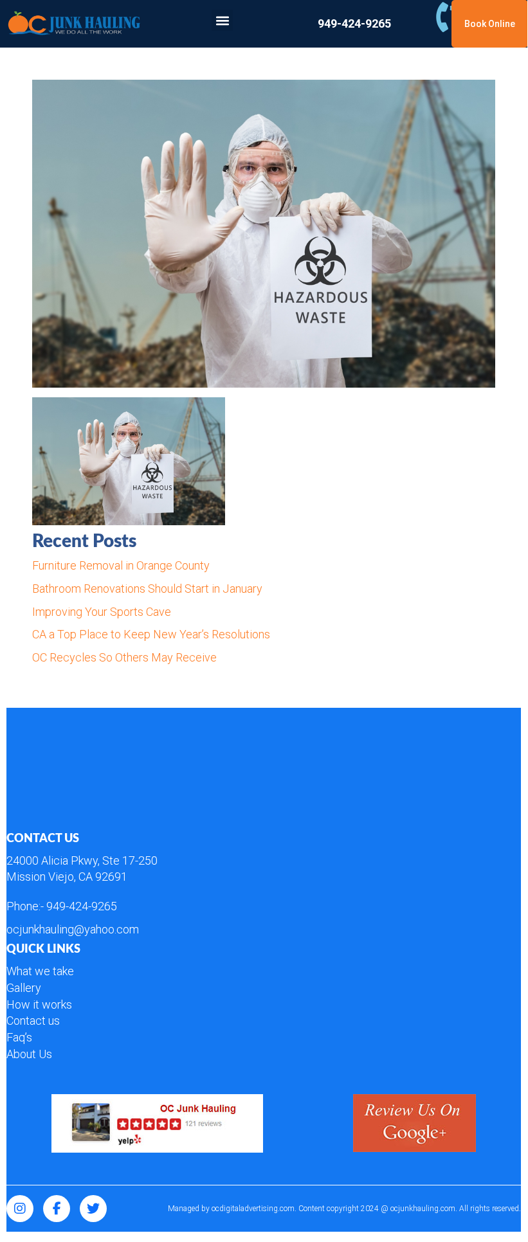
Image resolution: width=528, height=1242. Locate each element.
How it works (39, 1004)
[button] (222, 20)
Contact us (33, 1020)
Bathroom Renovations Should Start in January (147, 588)
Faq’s (19, 1037)
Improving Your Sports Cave (101, 611)
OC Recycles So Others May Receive (124, 657)
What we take (40, 971)
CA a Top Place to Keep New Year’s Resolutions (151, 634)
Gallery (23, 988)
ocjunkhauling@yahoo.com (72, 929)
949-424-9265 (81, 906)
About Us (29, 1054)
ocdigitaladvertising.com (253, 1208)
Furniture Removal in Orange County (121, 565)
